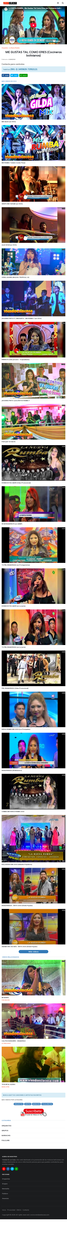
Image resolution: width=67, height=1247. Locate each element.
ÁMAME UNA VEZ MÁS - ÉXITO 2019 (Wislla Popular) (19, 946)
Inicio (4, 1210)
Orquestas (5, 48)
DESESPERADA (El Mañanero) (12, 770)
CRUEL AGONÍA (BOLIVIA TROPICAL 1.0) (15, 277)
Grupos (5, 1131)
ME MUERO (5, 997)
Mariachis (6, 1135)
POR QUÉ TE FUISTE (8, 442)
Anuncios (5, 1198)
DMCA (19, 1210)
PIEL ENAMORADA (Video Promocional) (15, 688)
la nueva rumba (14, 48)
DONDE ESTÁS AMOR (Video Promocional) (16, 483)
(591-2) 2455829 (18, 69)
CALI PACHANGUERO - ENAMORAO (14, 1041)
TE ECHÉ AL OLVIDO (8, 1084)
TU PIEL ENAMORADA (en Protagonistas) (16, 565)
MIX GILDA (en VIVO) (9, 121)
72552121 (32, 69)
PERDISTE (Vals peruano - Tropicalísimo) (15, 359)
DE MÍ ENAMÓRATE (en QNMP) (12, 524)
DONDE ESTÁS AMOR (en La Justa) (13, 606)
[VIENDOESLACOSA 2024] (10, 3)
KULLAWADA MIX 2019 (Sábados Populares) (17, 864)
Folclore (6, 1140)
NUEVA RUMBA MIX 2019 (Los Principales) (16, 729)
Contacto (26, 1210)
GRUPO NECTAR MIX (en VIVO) (12, 204)
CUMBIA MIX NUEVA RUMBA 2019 (13, 811)
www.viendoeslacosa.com (39, 1215)
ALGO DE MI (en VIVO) (9, 245)
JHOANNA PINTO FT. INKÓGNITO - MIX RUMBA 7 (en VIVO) (22, 318)
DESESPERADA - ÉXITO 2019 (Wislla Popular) (17, 905)
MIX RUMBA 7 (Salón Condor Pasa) (13, 163)
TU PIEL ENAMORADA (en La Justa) (14, 647)
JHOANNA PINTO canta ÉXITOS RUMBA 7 (16, 400)
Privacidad (11, 1210)
